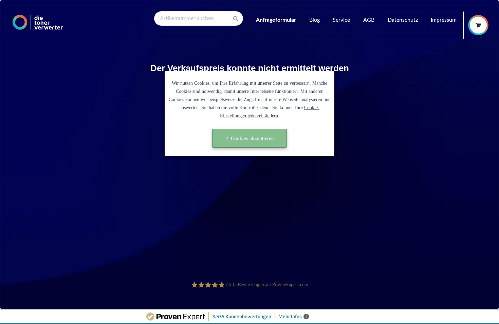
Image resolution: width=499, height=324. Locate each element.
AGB (368, 20)
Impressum (444, 20)
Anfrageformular (276, 20)
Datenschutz (403, 20)
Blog (314, 20)
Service (341, 20)
